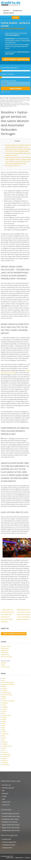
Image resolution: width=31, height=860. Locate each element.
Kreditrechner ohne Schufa (11, 830)
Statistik (3, 665)
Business (4, 688)
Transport (4, 752)
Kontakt (6, 10)
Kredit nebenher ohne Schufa (14, 634)
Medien (4, 719)
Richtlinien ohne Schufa (9, 822)
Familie (4, 697)
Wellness (4, 758)
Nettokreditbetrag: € (9, 67)
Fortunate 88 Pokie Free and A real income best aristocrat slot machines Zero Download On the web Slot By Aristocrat (23, 614)
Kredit (3, 713)
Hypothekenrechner (8, 845)
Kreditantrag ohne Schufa (10, 813)
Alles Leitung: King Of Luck (12, 165)
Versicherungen (6, 754)
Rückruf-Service (8, 13)
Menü (15, 18)
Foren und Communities (8, 701)
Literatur (4, 717)
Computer (4, 690)
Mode (3, 723)
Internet (4, 711)
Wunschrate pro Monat (8, 80)
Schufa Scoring (5, 654)
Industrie (4, 709)
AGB (3, 799)
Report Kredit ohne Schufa (10, 825)
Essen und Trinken (7, 694)
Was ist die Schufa (6, 646)
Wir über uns (6, 785)
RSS (3, 791)
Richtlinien (3, 663)
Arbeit (3, 678)
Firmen (4, 699)
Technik (4, 748)
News (3, 729)
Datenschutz (6, 802)
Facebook (5, 793)
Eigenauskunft (4, 650)
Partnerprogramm (8, 788)
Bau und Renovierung (8, 682)
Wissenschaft (5, 764)
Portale (4, 731)
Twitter (4, 796)
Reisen (4, 738)
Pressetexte (5, 734)
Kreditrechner (6, 839)
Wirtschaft (4, 762)
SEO (3, 740)
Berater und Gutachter (8, 684)
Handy (4, 705)
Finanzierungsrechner (9, 842)
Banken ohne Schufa (6, 656)
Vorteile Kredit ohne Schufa (11, 816)
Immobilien (5, 707)
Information (17, 10)
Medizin (4, 721)
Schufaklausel (4, 648)
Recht (3, 736)
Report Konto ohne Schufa (10, 828)
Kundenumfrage (5, 667)
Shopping (4, 742)
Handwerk (5, 703)
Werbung (4, 760)
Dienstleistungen (6, 692)
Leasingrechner (7, 848)
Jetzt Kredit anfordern (16, 59)
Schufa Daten (4, 652)
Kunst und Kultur (6, 715)
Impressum (5, 805)
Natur (3, 727)
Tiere (3, 750)
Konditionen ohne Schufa (10, 819)
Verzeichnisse (6, 756)
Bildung (4, 686)
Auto (3, 680)
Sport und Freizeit (6, 746)
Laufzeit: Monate (7, 74)
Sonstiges (4, 744)
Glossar (27, 858)
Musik (3, 725)
